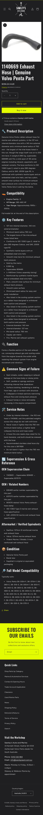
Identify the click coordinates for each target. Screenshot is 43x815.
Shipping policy (22, 806)
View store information (13, 124)
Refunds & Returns (12, 713)
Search (7, 729)
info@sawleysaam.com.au (21, 760)
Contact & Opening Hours (15, 682)
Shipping (4, 87)
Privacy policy (33, 802)
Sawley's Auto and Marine (18, 802)
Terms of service (34, 806)
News (7, 703)
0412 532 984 (17, 757)
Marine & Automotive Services (16, 677)
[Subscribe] (35, 652)
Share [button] (6, 610)
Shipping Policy (11, 708)
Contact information (22, 809)
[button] (4, 9)
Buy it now (21, 110)
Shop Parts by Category (14, 671)
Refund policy (9, 806)
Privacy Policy (10, 723)
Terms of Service (11, 718)
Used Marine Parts (12, 697)
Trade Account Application (15, 687)
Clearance (8, 692)
